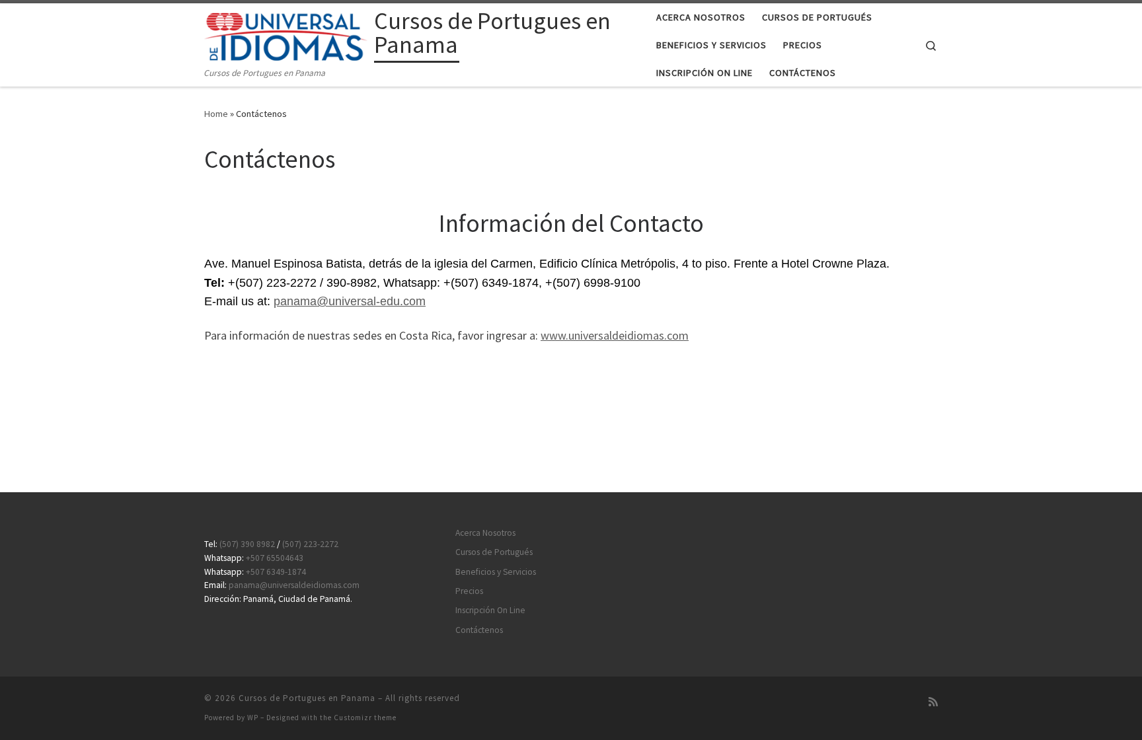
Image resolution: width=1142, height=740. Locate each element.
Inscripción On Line (490, 610)
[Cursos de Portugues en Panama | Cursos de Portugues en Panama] (286, 35)
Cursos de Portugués (494, 552)
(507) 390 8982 (247, 544)
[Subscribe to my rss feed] (933, 702)
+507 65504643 (274, 558)
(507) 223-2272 (310, 544)
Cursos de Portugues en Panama (307, 698)
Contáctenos (479, 630)
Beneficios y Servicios (495, 571)
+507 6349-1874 (276, 571)
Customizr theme (365, 717)
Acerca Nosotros (485, 532)
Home (216, 114)
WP (252, 717)
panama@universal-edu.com (350, 301)
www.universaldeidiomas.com (615, 335)
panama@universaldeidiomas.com (294, 585)
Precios (469, 591)
